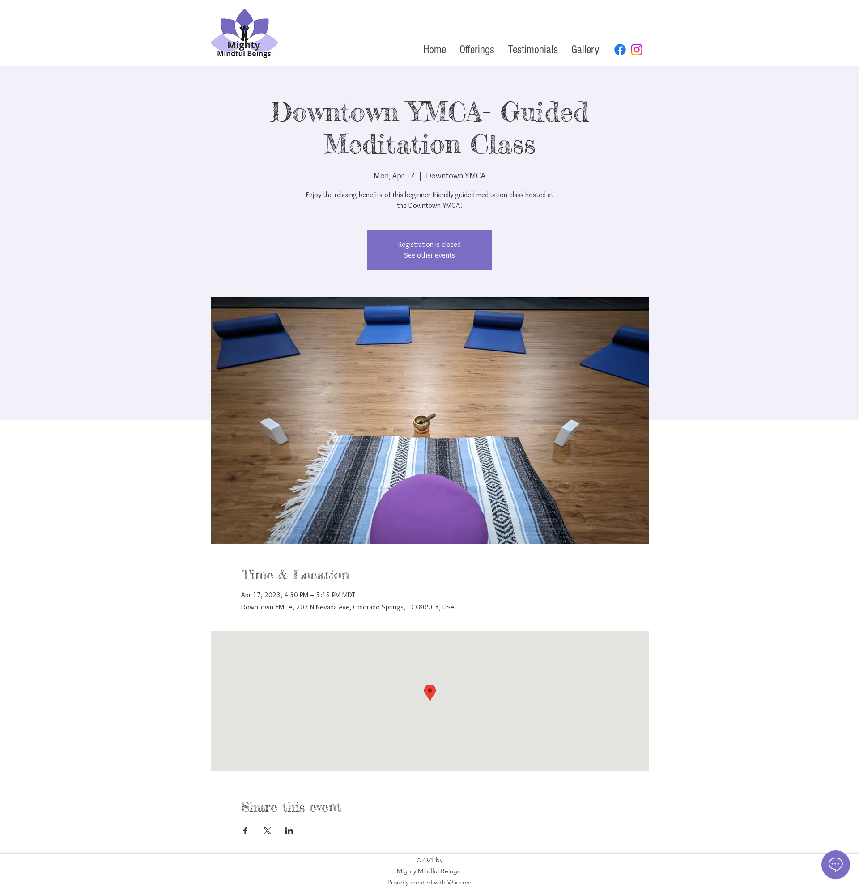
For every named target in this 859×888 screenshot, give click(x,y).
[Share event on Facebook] (245, 830)
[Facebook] (620, 49)
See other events (429, 255)
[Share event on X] (267, 830)
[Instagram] (636, 49)
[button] (477, 49)
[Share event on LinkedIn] (289, 830)
